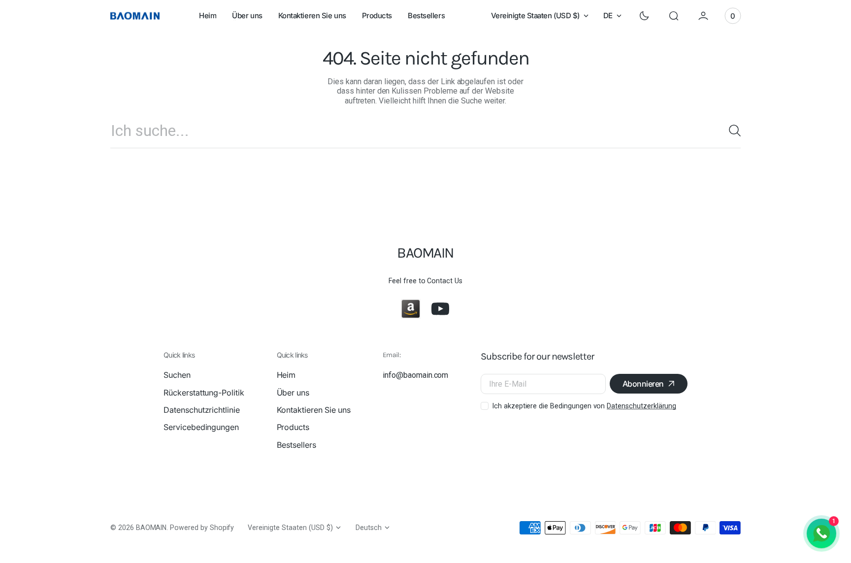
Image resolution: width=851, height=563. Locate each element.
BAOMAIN (151, 527)
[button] (674, 16)
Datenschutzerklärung (641, 406)
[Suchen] (731, 130)
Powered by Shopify (202, 527)
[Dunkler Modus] (644, 16)
